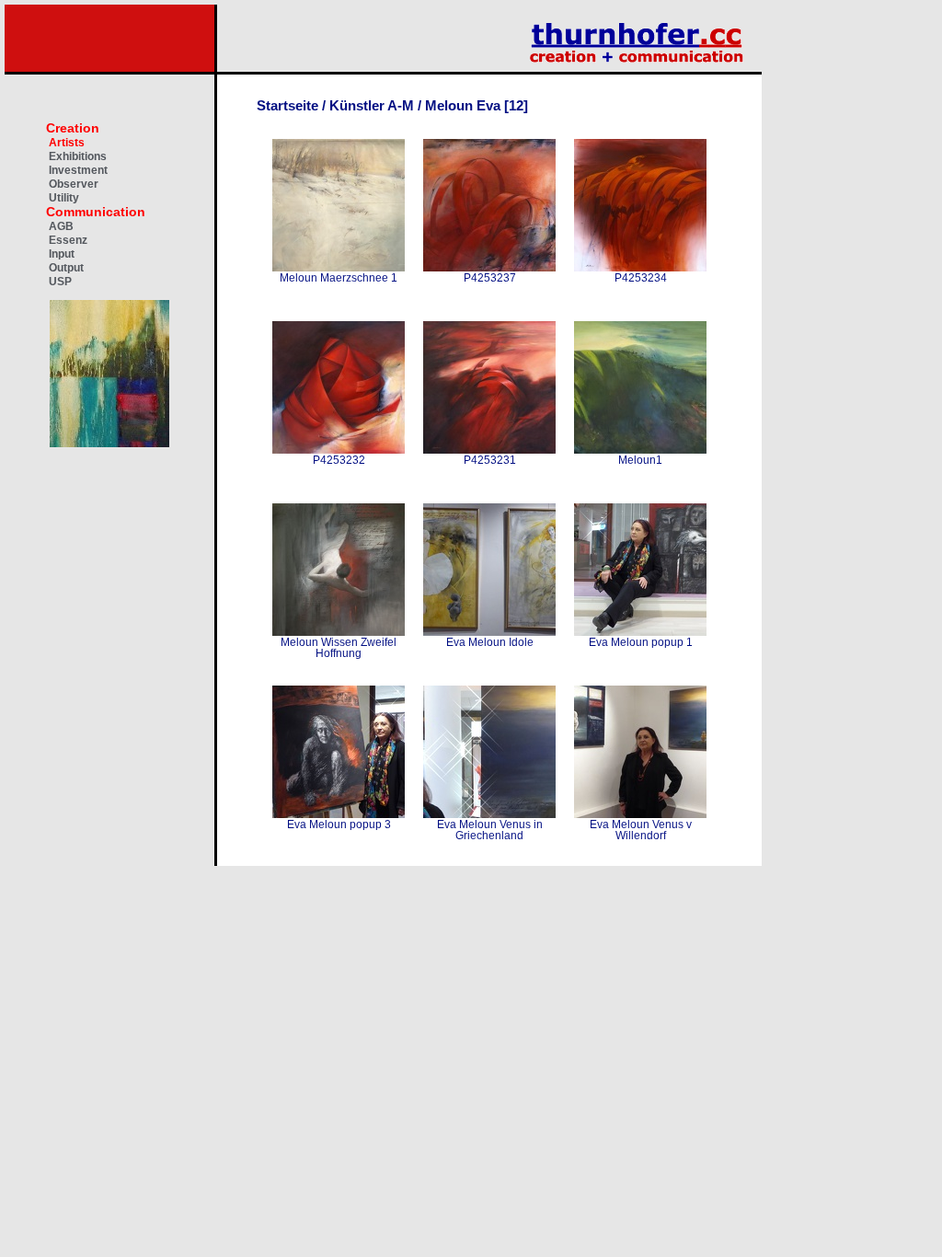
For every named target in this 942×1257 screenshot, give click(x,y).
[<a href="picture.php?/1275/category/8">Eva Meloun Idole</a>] (489, 569)
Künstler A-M (371, 105)
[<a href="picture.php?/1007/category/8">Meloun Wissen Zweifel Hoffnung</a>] (338, 569)
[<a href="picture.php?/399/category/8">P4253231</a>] (489, 387)
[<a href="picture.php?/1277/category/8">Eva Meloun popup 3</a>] (338, 752)
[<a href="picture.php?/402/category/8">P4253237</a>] (489, 205)
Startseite (287, 105)
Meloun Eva (462, 105)
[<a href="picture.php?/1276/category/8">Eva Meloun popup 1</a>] (640, 569)
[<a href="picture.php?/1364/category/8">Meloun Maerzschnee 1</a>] (338, 205)
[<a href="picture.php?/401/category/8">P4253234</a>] (640, 205)
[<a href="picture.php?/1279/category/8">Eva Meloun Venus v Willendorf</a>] (640, 752)
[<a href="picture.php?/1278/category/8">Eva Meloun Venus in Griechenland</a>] (489, 752)
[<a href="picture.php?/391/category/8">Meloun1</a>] (640, 387)
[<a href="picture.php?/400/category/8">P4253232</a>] (338, 387)
